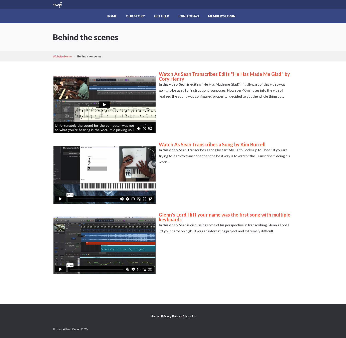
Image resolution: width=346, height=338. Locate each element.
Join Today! (188, 16)
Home (112, 16)
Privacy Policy (171, 316)
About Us (189, 316)
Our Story (135, 16)
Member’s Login (221, 16)
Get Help (161, 16)
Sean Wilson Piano (57, 4)
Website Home (62, 56)
